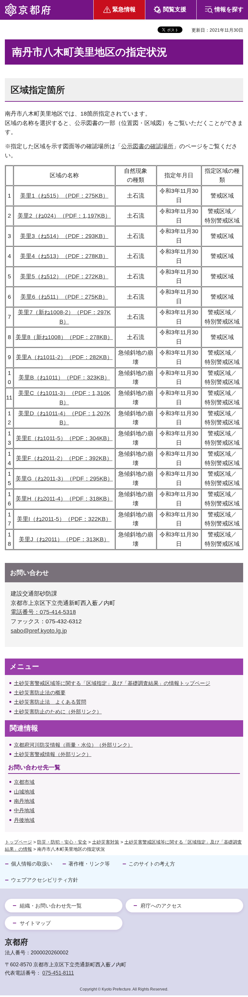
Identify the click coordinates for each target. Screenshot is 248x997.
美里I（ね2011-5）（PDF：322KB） (64, 519)
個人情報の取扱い (31, 864)
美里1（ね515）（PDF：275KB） (64, 195)
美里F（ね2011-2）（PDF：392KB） (64, 458)
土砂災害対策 (105, 842)
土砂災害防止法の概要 (40, 692)
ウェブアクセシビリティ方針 (44, 880)
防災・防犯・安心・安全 (62, 842)
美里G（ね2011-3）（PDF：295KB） (64, 478)
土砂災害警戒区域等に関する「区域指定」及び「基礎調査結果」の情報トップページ (112, 683)
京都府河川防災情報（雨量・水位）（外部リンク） (73, 745)
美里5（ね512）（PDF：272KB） (64, 276)
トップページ (18, 842)
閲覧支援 (174, 9)
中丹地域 (24, 810)
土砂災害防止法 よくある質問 (50, 702)
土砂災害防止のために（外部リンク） (58, 711)
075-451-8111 (58, 973)
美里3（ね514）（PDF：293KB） (64, 236)
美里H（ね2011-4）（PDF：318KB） (64, 498)
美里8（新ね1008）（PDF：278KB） (64, 337)
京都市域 (24, 782)
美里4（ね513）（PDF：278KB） (64, 256)
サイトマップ (35, 923)
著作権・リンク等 (89, 864)
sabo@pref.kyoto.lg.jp (39, 631)
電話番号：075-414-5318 (43, 612)
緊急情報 (124, 9)
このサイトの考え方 (152, 864)
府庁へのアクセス (161, 906)
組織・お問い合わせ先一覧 (51, 906)
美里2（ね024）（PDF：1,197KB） (64, 216)
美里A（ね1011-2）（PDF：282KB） (64, 357)
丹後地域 (24, 820)
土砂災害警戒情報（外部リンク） (52, 754)
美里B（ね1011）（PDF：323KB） (64, 377)
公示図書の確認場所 (147, 146)
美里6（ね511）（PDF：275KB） (64, 297)
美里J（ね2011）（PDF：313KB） (64, 539)
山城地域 (24, 791)
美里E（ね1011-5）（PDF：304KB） (64, 438)
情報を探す (228, 9)
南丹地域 (24, 801)
